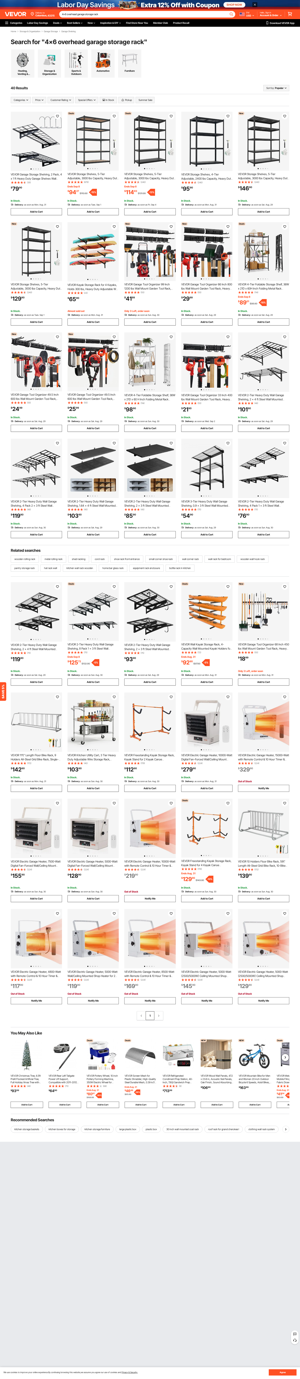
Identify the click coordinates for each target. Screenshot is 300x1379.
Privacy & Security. (130, 1372)
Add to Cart (36, 211)
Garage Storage (51, 31)
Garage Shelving (68, 31)
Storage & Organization (30, 31)
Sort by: (270, 87)
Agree (283, 1372)
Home (13, 31)
